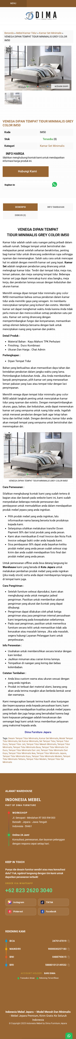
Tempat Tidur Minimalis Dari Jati (24, 750)
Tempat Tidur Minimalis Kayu (17, 756)
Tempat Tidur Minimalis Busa (27, 747)
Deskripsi (20, 207)
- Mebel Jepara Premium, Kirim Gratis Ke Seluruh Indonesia (38, 1015)
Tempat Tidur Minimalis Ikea (22, 753)
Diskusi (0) (20, 215)
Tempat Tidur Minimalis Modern (47, 756)
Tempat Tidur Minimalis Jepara (51, 753)
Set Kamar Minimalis (28, 741)
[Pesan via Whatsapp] (47, 3)
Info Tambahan (55, 207)
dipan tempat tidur (32, 293)
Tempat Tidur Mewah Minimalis (41, 744)
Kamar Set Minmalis (48, 738)
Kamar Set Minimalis (52, 145)
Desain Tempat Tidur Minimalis (23, 738)
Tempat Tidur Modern (36, 759)
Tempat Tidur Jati (16, 744)
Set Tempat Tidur (47, 741)
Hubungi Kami (27, 171)
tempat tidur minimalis (42, 394)
